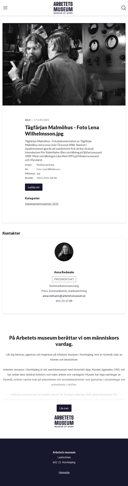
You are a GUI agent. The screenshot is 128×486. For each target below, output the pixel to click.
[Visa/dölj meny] (5, 7)
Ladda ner (34, 187)
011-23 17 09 (64, 301)
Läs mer (64, 408)
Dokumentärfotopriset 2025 (42, 204)
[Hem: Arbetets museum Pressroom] (63, 8)
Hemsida (64, 472)
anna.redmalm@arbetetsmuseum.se (64, 296)
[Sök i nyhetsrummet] (123, 7)
